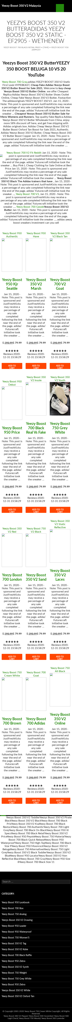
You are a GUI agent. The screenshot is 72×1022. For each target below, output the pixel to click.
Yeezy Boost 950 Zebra (13, 961)
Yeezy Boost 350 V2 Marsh (36, 284)
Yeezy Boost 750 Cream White (37, 1011)
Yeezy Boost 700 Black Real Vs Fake (36, 428)
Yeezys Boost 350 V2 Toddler (23, 817)
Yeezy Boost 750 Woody (29, 1018)
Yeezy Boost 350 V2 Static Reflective (60, 524)
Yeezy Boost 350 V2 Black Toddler (26, 852)
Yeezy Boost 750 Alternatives (27, 849)
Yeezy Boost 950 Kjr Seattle (12, 284)
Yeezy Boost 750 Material (49, 836)
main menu (68, 8)
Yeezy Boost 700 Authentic (27, 827)
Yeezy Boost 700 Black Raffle (17, 955)
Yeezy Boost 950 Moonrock (27, 846)
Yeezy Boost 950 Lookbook (15, 902)
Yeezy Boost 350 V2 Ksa (25, 824)
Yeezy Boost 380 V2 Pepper (16, 1016)
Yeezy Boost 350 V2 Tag (14, 943)
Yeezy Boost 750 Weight (14, 973)
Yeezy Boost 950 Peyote (21, 836)
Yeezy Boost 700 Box (12, 908)
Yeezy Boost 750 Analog (14, 914)
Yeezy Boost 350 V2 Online (60, 719)
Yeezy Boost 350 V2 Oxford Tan (18, 996)
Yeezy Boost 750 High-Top (30, 843)
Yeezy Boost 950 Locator (24, 855)
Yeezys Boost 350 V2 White (16, 990)
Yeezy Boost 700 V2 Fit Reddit (24, 152)
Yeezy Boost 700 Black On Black (27, 830)
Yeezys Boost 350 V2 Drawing (17, 920)
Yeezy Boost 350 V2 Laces (60, 575)
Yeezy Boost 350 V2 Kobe (15, 949)
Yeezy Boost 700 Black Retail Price (22, 47)
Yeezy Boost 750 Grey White (60, 428)
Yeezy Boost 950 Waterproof (16, 932)
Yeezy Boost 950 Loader (14, 926)
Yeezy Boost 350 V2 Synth (15, 967)
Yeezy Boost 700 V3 (27, 194)
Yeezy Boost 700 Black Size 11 (36, 862)
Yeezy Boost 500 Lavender (52, 1018)
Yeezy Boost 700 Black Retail (28, 833)
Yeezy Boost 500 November (41, 1016)
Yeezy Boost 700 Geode (30, 207)
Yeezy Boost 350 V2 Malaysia (21, 5)
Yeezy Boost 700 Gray (14, 82)
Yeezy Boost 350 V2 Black (26, 820)
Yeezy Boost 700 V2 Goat (60, 284)
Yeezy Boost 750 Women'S (15, 938)
